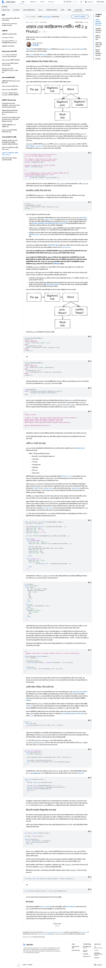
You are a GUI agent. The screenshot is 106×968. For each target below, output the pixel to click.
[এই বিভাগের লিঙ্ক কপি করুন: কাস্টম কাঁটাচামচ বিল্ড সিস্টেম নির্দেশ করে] (58, 62)
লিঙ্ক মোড (57, 264)
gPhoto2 (31, 54)
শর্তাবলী (24, 964)
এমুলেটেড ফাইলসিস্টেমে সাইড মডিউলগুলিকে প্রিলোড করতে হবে (48, 223)
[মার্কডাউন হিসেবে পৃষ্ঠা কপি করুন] (44, 31)
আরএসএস (96, 957)
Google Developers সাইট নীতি (44, 934)
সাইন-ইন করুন (100, 2)
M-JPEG (31, 716)
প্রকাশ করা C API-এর (66, 476)
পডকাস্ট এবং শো (86, 956)
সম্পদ (22, 2)
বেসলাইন (42, 2)
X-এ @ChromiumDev (98, 947)
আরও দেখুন (50, 2)
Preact (50, 508)
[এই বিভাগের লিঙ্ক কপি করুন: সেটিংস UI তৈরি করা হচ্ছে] (46, 443)
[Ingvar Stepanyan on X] (33, 45)
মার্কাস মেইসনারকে (71, 906)
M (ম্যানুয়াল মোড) (47, 488)
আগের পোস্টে (29, 49)
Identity (40, 10)
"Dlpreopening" (66, 247)
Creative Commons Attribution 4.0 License (53, 932)
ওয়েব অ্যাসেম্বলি (78, 10)
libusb (49, 49)
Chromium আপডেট (85, 951)
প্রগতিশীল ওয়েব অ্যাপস (51, 10)
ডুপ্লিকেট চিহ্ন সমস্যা (34, 234)
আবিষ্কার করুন (33, 2)
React (44, 508)
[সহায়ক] (85, 22)
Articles (4, 7)
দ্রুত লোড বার (16, 10)
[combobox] (71, 1)
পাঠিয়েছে (28, 700)
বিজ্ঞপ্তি (69, 10)
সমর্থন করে (29, 706)
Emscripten (67, 49)
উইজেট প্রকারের (80, 448)
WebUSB (81, 49)
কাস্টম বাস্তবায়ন (82, 218)
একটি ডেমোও (42, 54)
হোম (27, 22)
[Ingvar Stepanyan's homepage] (38, 45)
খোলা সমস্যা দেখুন (76, 950)
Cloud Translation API (47, 16)
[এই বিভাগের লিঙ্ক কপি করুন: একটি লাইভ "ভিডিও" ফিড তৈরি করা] (55, 687)
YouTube (96, 950)
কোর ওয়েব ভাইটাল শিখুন (29, 10)
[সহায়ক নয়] (87, 22)
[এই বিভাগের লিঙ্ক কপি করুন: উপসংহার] (34, 902)
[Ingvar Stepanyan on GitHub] (35, 45)
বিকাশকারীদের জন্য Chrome (87, 947)
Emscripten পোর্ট (39, 146)
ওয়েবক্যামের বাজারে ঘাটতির (79, 692)
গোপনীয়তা (30, 964)
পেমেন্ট (62, 10)
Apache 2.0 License (82, 932)
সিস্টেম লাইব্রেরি (30, 146)
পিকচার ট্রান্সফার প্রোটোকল (53, 284)
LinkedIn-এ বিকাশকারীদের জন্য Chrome (98, 954)
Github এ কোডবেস (46, 906)
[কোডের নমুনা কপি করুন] (91, 153)
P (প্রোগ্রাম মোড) (75, 488)
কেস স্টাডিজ (85, 954)
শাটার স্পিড (37, 488)
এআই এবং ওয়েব (6, 10)
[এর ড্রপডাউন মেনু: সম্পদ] (26, 2)
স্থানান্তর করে (80, 773)
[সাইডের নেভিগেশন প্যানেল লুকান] (18, 965)
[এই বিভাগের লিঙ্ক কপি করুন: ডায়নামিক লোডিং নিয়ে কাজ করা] (52, 191)
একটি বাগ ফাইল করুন (75, 947)
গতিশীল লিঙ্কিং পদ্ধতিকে (53, 245)
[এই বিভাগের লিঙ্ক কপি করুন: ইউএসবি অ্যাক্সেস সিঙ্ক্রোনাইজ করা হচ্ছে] (57, 810)
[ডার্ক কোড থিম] (89, 153)
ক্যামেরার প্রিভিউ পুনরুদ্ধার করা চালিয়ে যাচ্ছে (73, 713)
